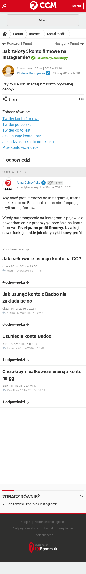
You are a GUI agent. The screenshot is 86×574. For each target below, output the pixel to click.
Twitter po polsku (17, 124)
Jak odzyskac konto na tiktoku (28, 141)
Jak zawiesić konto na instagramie (32, 504)
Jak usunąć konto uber (21, 136)
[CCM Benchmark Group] (43, 548)
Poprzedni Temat (19, 43)
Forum (18, 34)
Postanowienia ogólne (49, 522)
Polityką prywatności (26, 528)
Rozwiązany (43, 58)
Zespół (25, 522)
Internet (35, 34)
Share (12, 99)
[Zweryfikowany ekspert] (48, 73)
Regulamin (65, 528)
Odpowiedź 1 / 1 (15, 172)
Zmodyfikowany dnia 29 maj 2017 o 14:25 (44, 187)
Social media (56, 34)
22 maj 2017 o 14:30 (66, 73)
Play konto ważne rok (20, 147)
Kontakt (49, 528)
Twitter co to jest (16, 130)
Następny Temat (66, 43)
